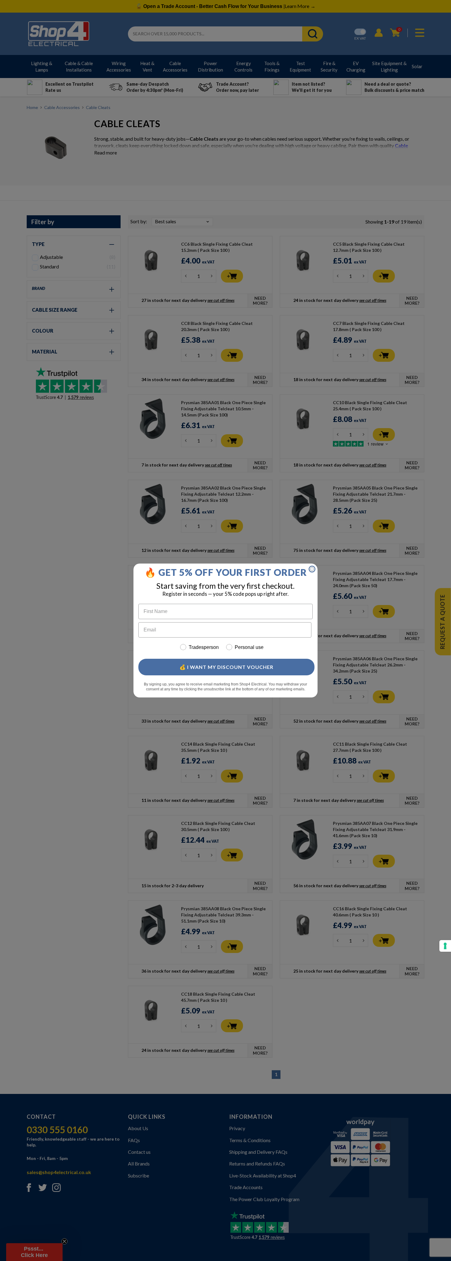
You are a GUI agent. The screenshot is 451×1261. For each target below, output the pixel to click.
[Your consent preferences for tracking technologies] (445, 946)
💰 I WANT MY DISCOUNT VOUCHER (226, 667)
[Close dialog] (312, 569)
